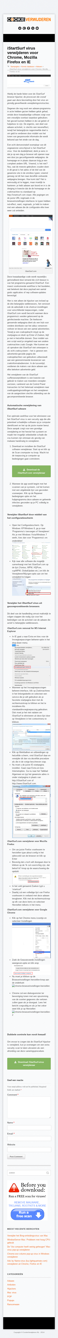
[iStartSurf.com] (31, 268)
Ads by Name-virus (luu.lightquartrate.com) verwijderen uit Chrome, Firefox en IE (27, 1262)
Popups (10, 1300)
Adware (39, 66)
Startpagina (14, 66)
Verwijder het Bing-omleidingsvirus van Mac (27, 1235)
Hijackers (11, 1289)
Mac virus (11, 1292)
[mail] (37, 28)
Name (10, 1122)
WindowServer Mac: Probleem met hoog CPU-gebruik (28, 1241)
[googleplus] (24, 28)
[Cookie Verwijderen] (29, 21)
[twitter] (19, 28)
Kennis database (27, 66)
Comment (12, 1095)
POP (9, 1296)
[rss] (32, 28)
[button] (31, 471)
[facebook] (28, 28)
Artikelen (11, 1285)
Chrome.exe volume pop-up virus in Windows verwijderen (28, 1255)
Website (11, 1144)
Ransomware (13, 1304)
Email (11, 1134)
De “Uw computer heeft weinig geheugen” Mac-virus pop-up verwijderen (29, 1248)
